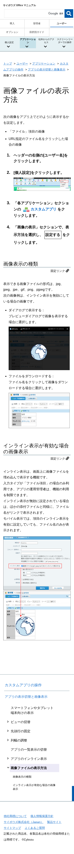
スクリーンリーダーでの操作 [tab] (65, 41)
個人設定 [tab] (9, 42)
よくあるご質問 (35, 827)
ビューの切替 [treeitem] (20, 722)
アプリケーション (43, 63)
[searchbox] (34, 13)
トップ (7, 63)
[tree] (36, 748)
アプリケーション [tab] (28, 41)
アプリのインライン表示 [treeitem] (29, 758)
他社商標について (15, 816)
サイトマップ (12, 827)
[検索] (69, 13)
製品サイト (54, 822)
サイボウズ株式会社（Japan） (23, 822)
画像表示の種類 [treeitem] (22, 776)
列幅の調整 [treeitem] (19, 740)
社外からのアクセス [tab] (46, 41)
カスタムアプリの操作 (23, 685)
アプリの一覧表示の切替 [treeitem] (29, 749)
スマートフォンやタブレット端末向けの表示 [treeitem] (32, 710)
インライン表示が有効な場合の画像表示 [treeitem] (34, 787)
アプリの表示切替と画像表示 (46, 69)
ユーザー (22, 63)
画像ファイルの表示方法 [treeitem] (29, 768)
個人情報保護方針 (41, 816)
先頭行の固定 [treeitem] (20, 731)
